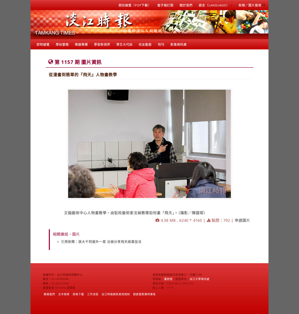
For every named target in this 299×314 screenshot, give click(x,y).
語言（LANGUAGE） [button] (214, 5)
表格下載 (78, 294)
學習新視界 (102, 44)
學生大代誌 (124, 44)
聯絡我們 (49, 294)
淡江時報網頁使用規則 (115, 294)
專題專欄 (81, 44)
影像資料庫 (178, 44)
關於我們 (186, 5)
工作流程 (92, 294)
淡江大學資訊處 (200, 279)
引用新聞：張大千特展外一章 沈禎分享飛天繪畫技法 (101, 241)
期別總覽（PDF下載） (135, 5)
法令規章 (64, 294)
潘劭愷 (168, 279)
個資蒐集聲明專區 (144, 294)
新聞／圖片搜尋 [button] (250, 5)
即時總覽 (43, 44)
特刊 (161, 44)
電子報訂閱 (165, 5)
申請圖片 (242, 220)
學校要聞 (62, 44)
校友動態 (145, 44)
